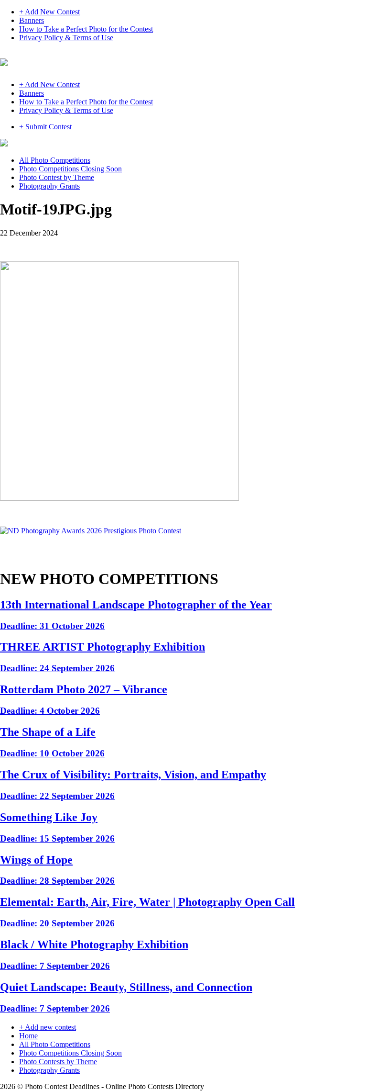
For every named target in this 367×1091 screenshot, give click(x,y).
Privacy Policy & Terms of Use (66, 38)
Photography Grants (49, 186)
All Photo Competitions (54, 160)
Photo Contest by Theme (56, 177)
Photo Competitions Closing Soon (70, 169)
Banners (31, 20)
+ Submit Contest (45, 127)
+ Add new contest (47, 1027)
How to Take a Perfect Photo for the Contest (86, 29)
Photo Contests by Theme (58, 1061)
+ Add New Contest (49, 12)
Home (28, 1036)
